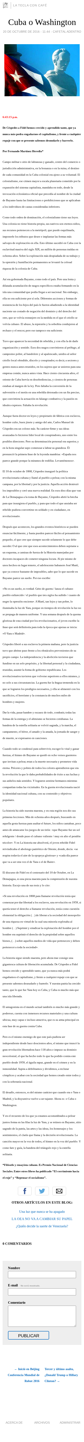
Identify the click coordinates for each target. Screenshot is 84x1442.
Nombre (14, 1268)
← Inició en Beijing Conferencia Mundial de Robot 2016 (23, 1375)
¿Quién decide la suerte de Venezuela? (42, 1226)
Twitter (42, 1191)
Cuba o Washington (42, 22)
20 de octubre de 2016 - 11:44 (26, 31)
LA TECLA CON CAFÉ (30, 5)
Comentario (16, 1302)
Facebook (25, 1191)
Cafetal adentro (67, 31)
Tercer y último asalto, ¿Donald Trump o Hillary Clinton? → (61, 1375)
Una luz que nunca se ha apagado (42, 1211)
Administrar (70, 1422)
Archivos (42, 1422)
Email (59, 1191)
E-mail (24, 1285)
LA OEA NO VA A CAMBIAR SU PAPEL (42, 1219)
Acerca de (14, 1422)
